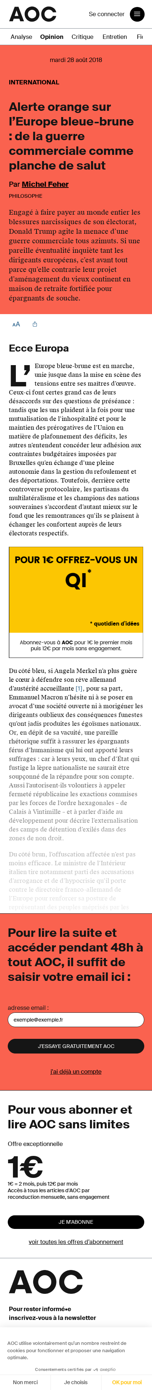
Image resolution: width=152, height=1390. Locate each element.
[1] (79, 688)
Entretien (115, 37)
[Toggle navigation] (137, 14)
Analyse (21, 37)
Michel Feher (45, 184)
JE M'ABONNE (76, 1222)
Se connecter (107, 14)
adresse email (27, 1008)
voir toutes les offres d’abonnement (76, 1242)
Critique (82, 37)
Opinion (51, 37)
